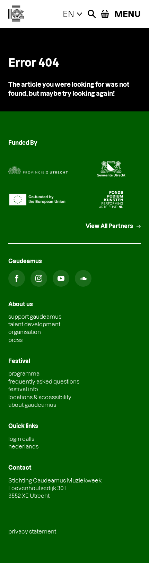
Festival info (23, 389)
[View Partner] (38, 168)
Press (15, 339)
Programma (24, 373)
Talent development (34, 324)
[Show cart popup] (105, 14)
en (68, 14)
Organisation (24, 331)
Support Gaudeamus (34, 316)
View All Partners (109, 225)
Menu (127, 14)
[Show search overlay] (92, 14)
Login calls (21, 438)
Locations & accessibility (39, 397)
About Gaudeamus (32, 404)
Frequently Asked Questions (43, 381)
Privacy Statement (32, 531)
